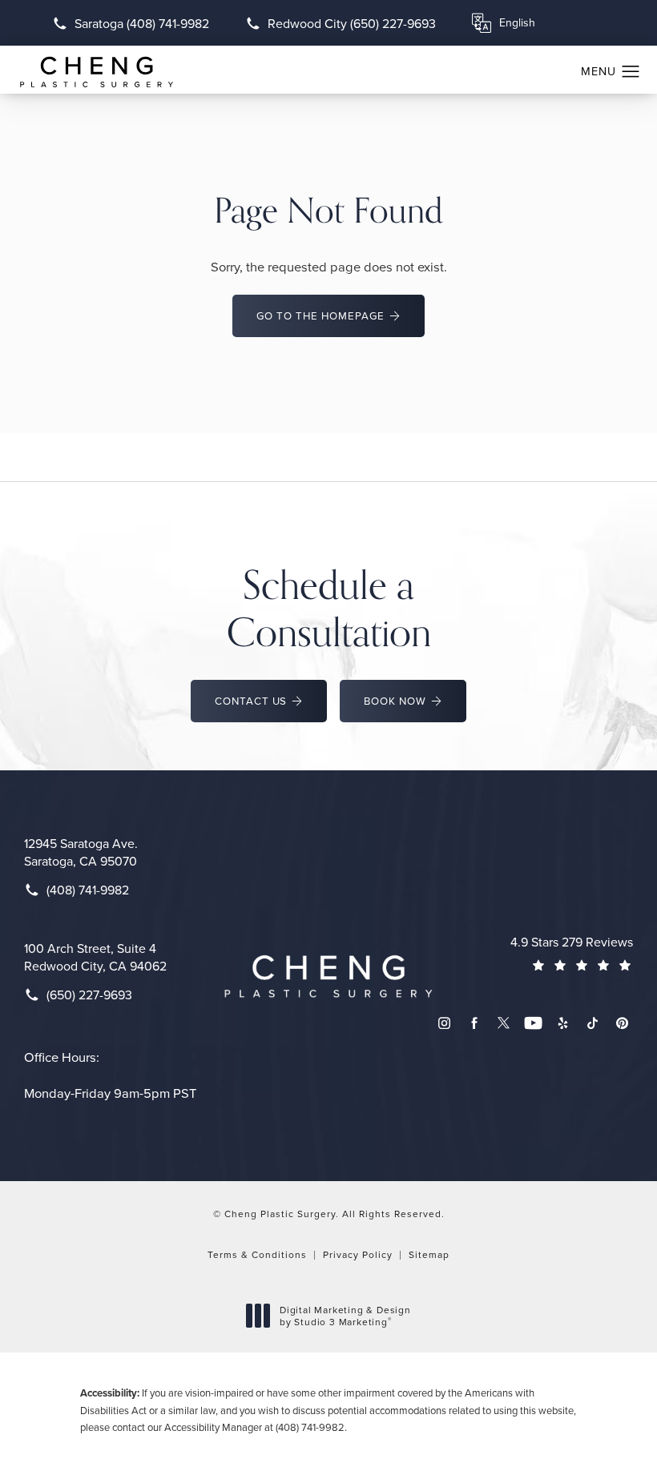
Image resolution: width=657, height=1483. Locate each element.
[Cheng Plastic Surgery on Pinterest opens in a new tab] (622, 1023)
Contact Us (251, 700)
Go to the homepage (320, 315)
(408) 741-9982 (310, 1427)
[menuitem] (444, 1023)
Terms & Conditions (257, 1254)
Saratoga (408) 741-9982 (142, 23)
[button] (631, 72)
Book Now (395, 700)
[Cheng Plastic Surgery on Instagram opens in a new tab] (444, 1023)
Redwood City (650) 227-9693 (352, 23)
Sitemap (429, 1254)
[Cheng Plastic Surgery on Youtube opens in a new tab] (533, 1023)
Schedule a (329, 608)
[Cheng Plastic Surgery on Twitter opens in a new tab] (503, 1023)
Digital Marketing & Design (345, 1316)
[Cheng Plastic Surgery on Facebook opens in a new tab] (474, 1023)
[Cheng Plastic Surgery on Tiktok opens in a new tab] (592, 1023)
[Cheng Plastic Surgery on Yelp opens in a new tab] (563, 1023)
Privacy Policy (358, 1254)
